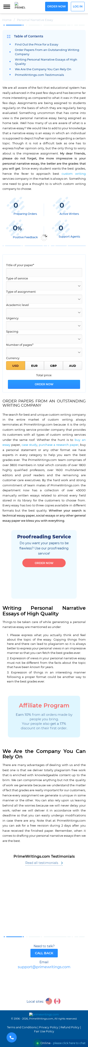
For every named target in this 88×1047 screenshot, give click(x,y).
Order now (56, 6)
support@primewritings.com (44, 967)
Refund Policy (69, 1027)
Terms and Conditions (22, 1027)
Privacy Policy (48, 1027)
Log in (78, 6)
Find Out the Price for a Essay (36, 44)
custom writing (74, 173)
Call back (44, 953)
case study (29, 444)
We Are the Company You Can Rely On (43, 69)
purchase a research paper (59, 444)
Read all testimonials (41, 863)
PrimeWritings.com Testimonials (39, 75)
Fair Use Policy (44, 1031)
